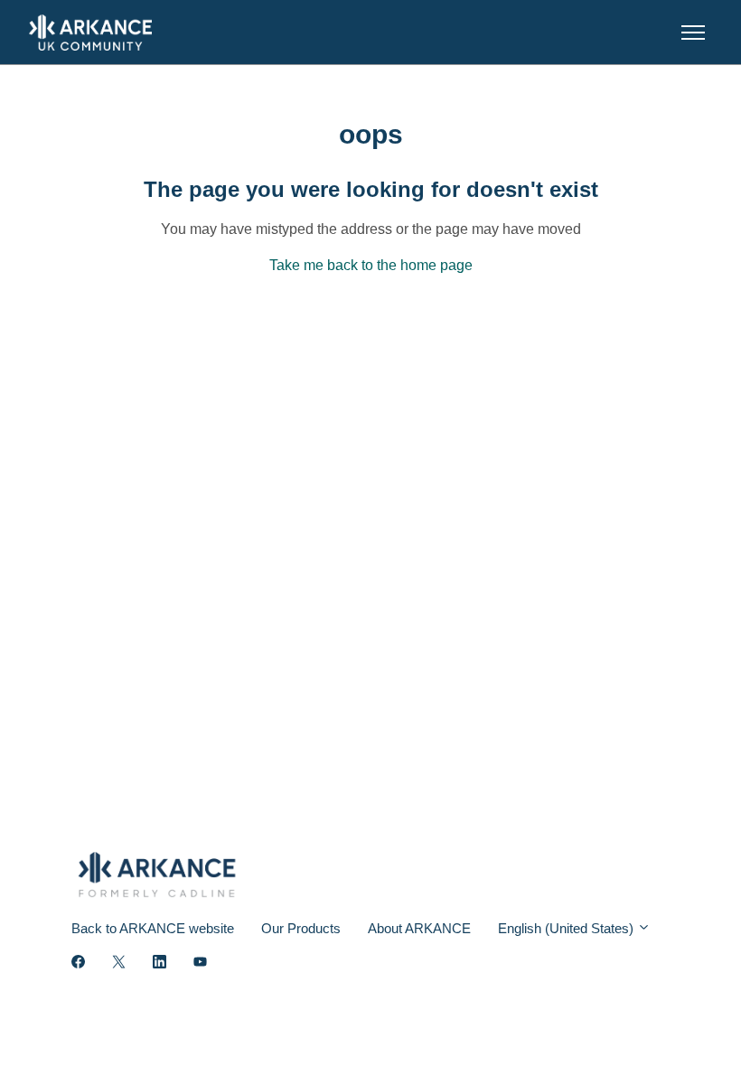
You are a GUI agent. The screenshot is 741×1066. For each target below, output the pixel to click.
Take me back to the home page (371, 265)
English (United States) (567, 928)
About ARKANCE (419, 928)
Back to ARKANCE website (152, 928)
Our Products (301, 928)
